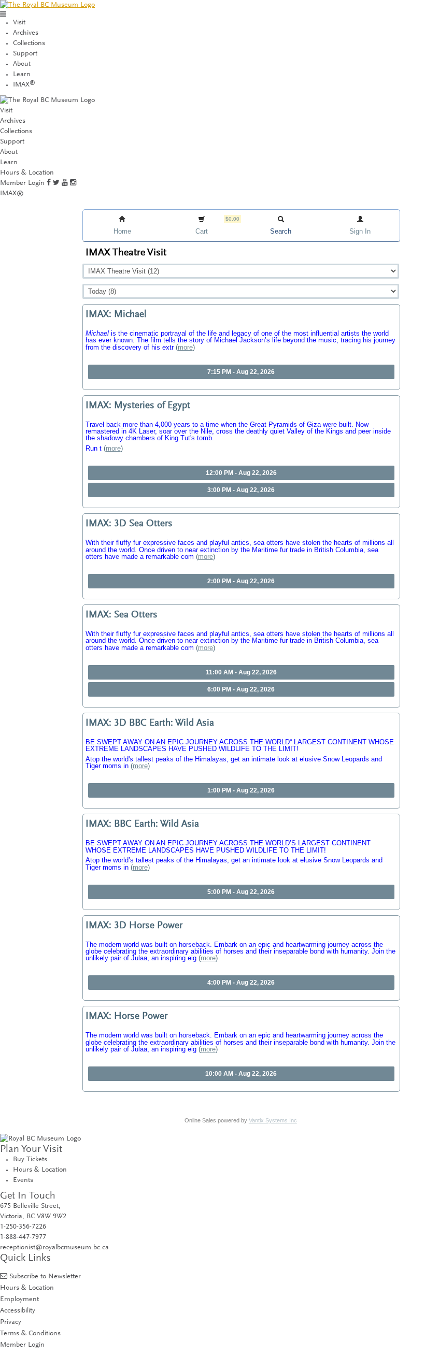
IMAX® (12, 193)
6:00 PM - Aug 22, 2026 (241, 689)
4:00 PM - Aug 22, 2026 (241, 982)
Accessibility (17, 1311)
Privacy (10, 1322)
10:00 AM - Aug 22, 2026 (241, 1073)
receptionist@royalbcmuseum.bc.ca (54, 1247)
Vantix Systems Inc (273, 1120)
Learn (22, 74)
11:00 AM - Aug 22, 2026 (241, 672)
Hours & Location (27, 173)
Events (23, 1180)
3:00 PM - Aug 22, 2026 (241, 490)
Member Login (22, 183)
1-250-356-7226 (23, 1227)
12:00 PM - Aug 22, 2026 (241, 473)
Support (25, 53)
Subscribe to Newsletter (45, 1276)
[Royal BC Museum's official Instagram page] (73, 183)
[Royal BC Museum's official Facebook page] (49, 183)
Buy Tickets (30, 1159)
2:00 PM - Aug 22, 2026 (241, 581)
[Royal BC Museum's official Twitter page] (56, 183)
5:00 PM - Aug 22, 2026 (241, 892)
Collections (29, 43)
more (185, 347)
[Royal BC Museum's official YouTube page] (65, 183)
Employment (19, 1299)
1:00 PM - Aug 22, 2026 (241, 790)
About (22, 64)
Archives (25, 33)
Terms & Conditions (30, 1333)
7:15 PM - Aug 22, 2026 (241, 372)
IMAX (24, 85)
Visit (19, 22)
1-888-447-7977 (23, 1237)
